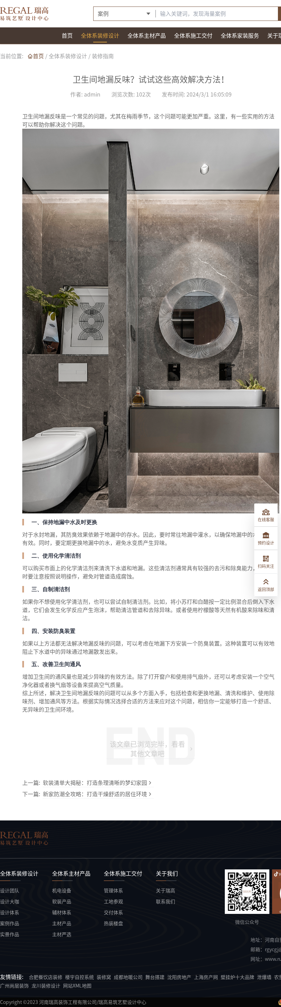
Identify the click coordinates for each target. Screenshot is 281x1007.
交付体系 (113, 912)
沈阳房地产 (179, 977)
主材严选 (61, 934)
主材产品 (61, 923)
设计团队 (9, 890)
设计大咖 (9, 901)
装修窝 (104, 977)
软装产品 (61, 901)
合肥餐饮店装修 (45, 977)
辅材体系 (61, 912)
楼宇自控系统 (79, 977)
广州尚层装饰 (14, 985)
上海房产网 (206, 977)
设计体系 (9, 912)
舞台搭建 (154, 977)
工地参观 (113, 901)
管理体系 (113, 890)
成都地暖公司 (128, 977)
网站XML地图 (77, 985)
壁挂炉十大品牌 (237, 977)
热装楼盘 (113, 923)
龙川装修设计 (46, 985)
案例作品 (9, 923)
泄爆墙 (264, 977)
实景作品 (9, 934)
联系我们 (165, 901)
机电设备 (61, 890)
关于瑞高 (165, 890)
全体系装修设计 (68, 56)
